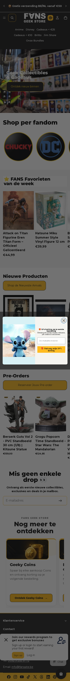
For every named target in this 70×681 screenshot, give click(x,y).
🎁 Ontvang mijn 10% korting (51, 349)
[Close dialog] (63, 320)
